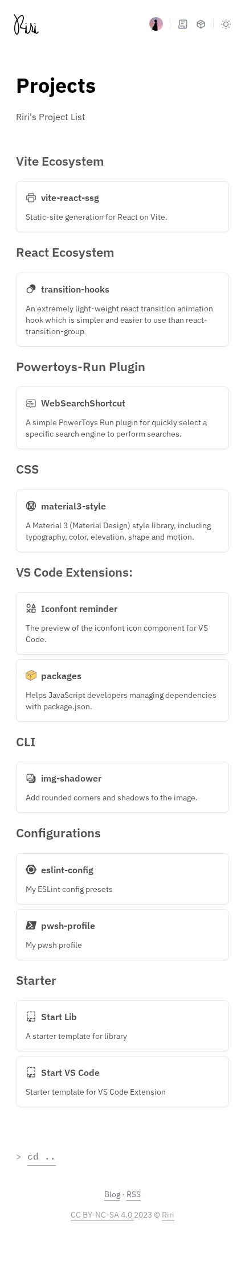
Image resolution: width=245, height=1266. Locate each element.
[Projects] (200, 24)
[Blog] (182, 24)
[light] (225, 24)
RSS (133, 1194)
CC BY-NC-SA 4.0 (102, 1215)
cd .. (41, 1156)
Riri (168, 1215)
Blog (112, 1194)
